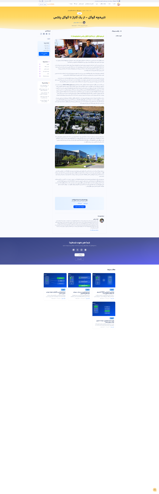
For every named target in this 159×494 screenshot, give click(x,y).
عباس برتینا (112, 298)
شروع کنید (80, 255)
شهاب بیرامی (95, 219)
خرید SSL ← (79, 203)
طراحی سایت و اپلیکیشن (89, 3)
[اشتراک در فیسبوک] (46, 34)
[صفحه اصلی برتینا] (118, 4)
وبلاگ (40, 1)
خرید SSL (75, 3)
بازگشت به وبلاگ (115, 31)
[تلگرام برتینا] (85, 249)
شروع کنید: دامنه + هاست (79, 207)
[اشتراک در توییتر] (49, 34)
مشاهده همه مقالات (94, 230)
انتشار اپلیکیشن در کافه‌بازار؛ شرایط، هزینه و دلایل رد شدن (55, 293)
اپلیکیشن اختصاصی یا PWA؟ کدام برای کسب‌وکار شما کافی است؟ (105, 293)
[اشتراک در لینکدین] (44, 34)
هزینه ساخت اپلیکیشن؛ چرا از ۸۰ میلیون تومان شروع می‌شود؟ (105, 321)
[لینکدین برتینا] (73, 249)
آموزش (83, 10)
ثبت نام (41, 4)
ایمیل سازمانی (81, 3)
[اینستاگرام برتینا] (81, 249)
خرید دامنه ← (85, 203)
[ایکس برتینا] (77, 249)
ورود (45, 4)
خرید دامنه (46, 47)
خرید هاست (46, 45)
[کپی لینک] (41, 34)
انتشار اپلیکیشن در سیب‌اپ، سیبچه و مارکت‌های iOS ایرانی (81, 293)
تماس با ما (79, 259)
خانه (90, 10)
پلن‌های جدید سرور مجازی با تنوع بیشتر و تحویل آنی (103, 1)
